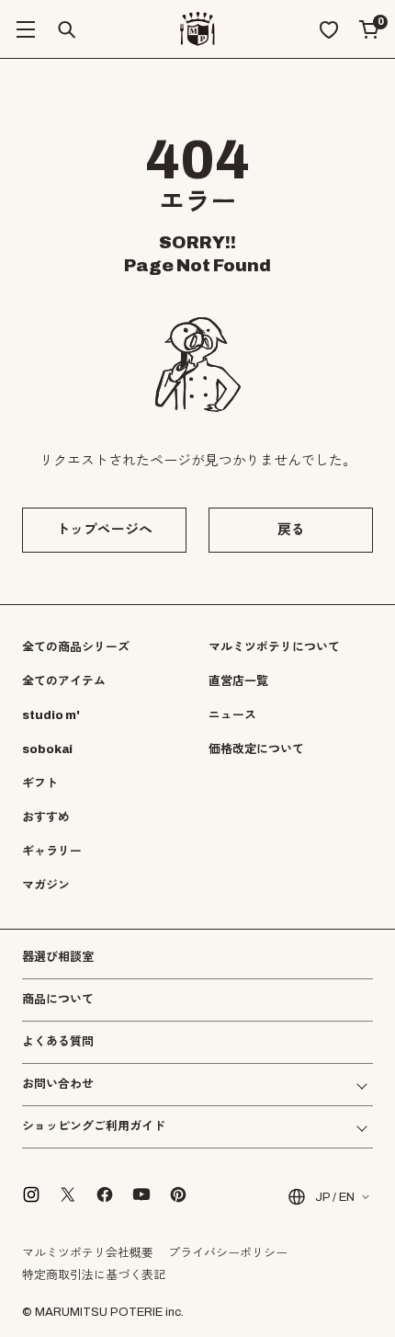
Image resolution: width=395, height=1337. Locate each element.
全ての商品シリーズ (76, 647)
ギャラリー (52, 851)
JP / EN (335, 1197)
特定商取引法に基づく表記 (93, 1275)
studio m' (51, 715)
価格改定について (256, 749)
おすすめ (46, 817)
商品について (58, 999)
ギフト (40, 783)
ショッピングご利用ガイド (93, 1127)
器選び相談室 (58, 958)
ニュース (232, 715)
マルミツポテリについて (274, 647)
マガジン (46, 885)
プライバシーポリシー (228, 1253)
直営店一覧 (238, 681)
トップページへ (104, 529)
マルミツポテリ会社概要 (87, 1253)
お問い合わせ (58, 1085)
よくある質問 (58, 1042)
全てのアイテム (64, 681)
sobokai (47, 749)
